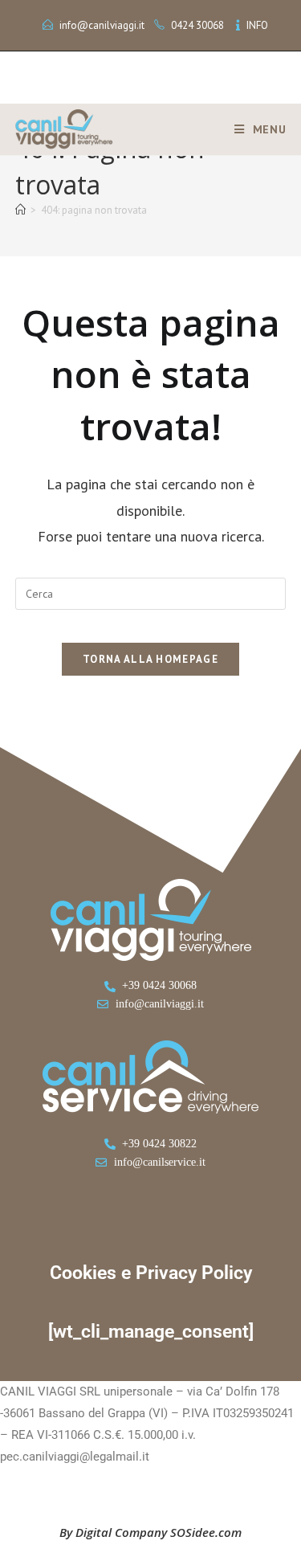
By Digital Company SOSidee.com (150, 1532)
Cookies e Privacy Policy (151, 1273)
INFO (257, 25)
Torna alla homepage (150, 659)
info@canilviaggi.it (101, 25)
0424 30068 (197, 25)
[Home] (20, 210)
